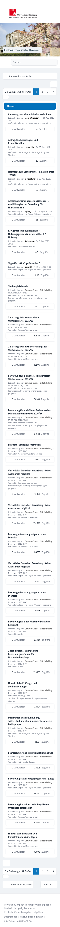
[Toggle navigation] (56, 11)
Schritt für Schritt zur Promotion (24, 444)
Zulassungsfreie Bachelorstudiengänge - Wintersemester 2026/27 (28, 348)
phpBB (19, 904)
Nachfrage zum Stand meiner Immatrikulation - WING (31, 173)
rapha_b (28, 211)
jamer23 (28, 266)
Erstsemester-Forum (26, 246)
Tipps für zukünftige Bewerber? (24, 263)
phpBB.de (38, 912)
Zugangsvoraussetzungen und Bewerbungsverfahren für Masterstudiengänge (23, 654)
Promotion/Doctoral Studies (30, 453)
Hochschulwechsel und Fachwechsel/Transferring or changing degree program (27, 298)
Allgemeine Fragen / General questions (34, 123)
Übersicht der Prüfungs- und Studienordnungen (22, 685)
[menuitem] (10, 916)
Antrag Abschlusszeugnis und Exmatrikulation (23, 141)
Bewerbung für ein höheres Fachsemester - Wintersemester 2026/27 (29, 377)
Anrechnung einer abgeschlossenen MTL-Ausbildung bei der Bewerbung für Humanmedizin (28, 204)
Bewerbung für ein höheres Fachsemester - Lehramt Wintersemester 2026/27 (29, 412)
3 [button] (47, 91)
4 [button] (53, 91)
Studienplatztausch (18, 286)
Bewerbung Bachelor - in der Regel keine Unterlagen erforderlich (28, 806)
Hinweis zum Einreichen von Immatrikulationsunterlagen (22, 835)
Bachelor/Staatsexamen (28, 329)
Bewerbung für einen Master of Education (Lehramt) (29, 623)
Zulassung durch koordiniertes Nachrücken (30, 114)
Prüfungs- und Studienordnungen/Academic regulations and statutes (28, 698)
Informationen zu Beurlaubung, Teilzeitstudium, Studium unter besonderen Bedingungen (30, 721)
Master (21, 633)
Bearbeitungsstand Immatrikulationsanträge (30, 752)
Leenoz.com (30, 908)
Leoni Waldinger (31, 117)
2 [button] (42, 91)
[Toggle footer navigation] (4, 896)
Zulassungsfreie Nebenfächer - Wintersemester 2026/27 (23, 319)
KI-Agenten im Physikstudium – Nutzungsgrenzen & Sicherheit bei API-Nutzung (27, 234)
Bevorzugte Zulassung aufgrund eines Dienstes (27, 535)
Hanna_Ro (29, 146)
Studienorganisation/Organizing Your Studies (29, 153)
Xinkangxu (29, 240)
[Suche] (48, 62)
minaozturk (30, 178)
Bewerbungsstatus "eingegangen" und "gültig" (31, 778)
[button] (5, 97)
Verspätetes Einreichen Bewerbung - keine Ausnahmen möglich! (29, 472)
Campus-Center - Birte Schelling (38, 289)
